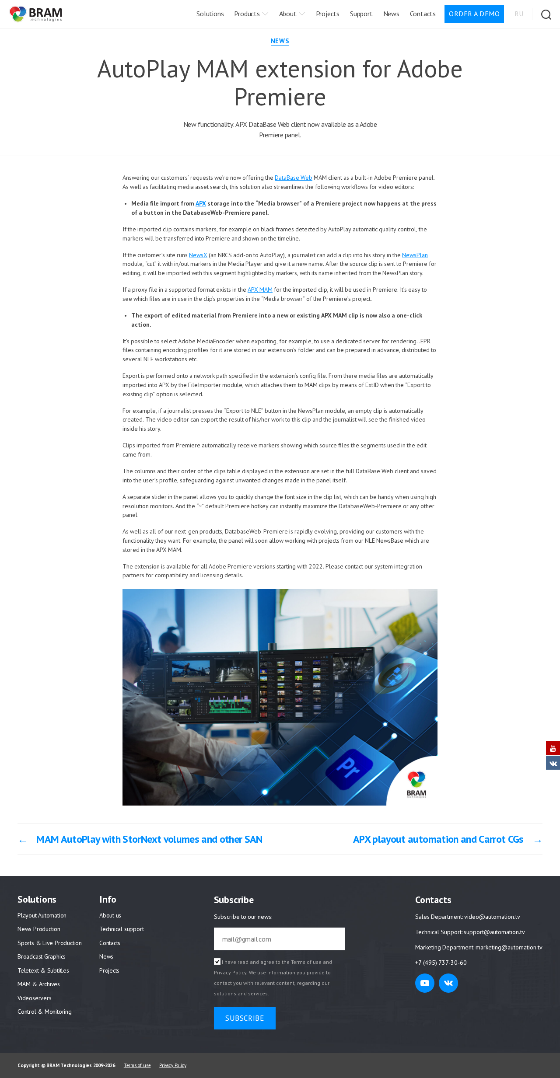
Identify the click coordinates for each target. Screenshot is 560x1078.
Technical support (121, 929)
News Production (39, 929)
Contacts (423, 13)
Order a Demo (474, 13)
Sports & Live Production (50, 943)
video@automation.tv (492, 917)
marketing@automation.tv (509, 947)
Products (246, 13)
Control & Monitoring (45, 1011)
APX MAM (260, 289)
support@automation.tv (493, 932)
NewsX (198, 255)
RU (518, 13)
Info (107, 899)
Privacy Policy (230, 973)
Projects (328, 13)
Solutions (210, 13)
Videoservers (34, 998)
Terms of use (306, 962)
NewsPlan (415, 255)
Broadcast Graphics (42, 956)
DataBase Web (293, 177)
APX (201, 203)
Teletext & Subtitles (43, 970)
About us (110, 915)
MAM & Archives (39, 984)
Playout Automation (42, 915)
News (391, 13)
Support (361, 13)
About (288, 13)
